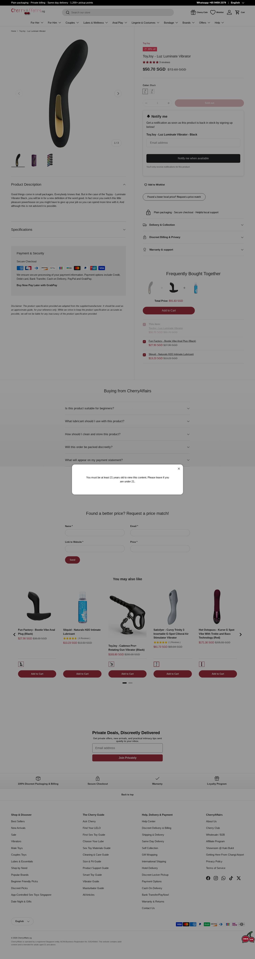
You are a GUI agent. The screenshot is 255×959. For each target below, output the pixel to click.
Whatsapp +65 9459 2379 (211, 2)
